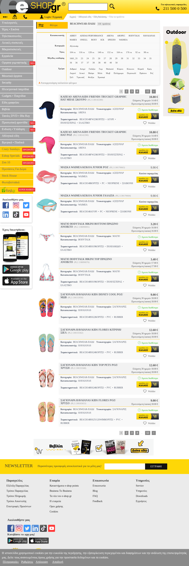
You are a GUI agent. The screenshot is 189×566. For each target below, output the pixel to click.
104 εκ (73, 52)
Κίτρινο (120, 69)
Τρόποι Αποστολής (16, 501)
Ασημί (82, 69)
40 (105, 63)
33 (139, 58)
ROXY (94, 40)
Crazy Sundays (17, 149)
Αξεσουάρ (74, 46)
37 (82, 63)
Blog (95, 490)
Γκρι (101, 69)
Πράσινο (143, 73)
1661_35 (74, 58)
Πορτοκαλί (131, 73)
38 (93, 63)
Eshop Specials (17, 155)
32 (133, 58)
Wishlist (151, 123)
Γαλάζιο (92, 69)
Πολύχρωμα (118, 73)
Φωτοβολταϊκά (10, 182)
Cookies (54, 511)
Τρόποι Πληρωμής (16, 496)
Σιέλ (71, 77)
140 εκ (101, 52)
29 (116, 58)
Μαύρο (91, 73)
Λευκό (82, 73)
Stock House (9, 175)
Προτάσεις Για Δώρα (14, 169)
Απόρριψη (42, 561)
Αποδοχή (57, 561)
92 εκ (137, 52)
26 (99, 58)
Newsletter (19, 465)
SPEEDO (112, 40)
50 (116, 63)
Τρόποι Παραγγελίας (17, 490)
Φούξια (91, 77)
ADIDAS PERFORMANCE (91, 36)
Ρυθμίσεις (27, 561)
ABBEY (73, 36)
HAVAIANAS (149, 36)
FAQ (95, 496)
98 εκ (146, 52)
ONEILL (84, 40)
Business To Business (61, 490)
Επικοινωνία (99, 485)
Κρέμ (149, 69)
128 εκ (91, 52)
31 (128, 58)
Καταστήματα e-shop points (64, 485)
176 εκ (129, 52)
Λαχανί (73, 73)
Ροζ (151, 73)
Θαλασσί (110, 69)
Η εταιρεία (55, 501)
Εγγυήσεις (141, 501)
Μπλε (100, 73)
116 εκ (82, 52)
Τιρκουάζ (81, 77)
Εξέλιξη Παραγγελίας (17, 485)
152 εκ (110, 52)
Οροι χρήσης (56, 506)
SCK (102, 40)
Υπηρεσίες (141, 490)
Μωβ (108, 73)
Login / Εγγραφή (53, 17)
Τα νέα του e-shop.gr (61, 496)
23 (82, 58)
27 (105, 58)
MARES (73, 40)
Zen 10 (17, 162)
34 (145, 58)
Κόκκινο (130, 69)
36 (71, 63)
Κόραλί (141, 69)
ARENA (110, 36)
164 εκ (120, 52)
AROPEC (121, 36)
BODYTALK (134, 36)
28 (110, 58)
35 (150, 58)
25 (93, 58)
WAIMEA (123, 40)
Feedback (97, 501)
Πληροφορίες (11, 561)
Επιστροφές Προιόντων (18, 506)
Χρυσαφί (101, 77)
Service (140, 485)
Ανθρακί (73, 69)
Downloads (141, 496)
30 (122, 58)
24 (88, 58)
